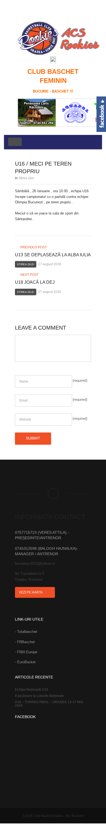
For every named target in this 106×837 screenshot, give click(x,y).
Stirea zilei (26, 178)
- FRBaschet (25, 642)
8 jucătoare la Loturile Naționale (39, 696)
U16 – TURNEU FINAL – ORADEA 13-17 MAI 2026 (49, 703)
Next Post (29, 275)
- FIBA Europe (26, 652)
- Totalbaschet (26, 632)
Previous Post (33, 247)
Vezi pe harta (31, 592)
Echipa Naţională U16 (31, 689)
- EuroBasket (25, 662)
